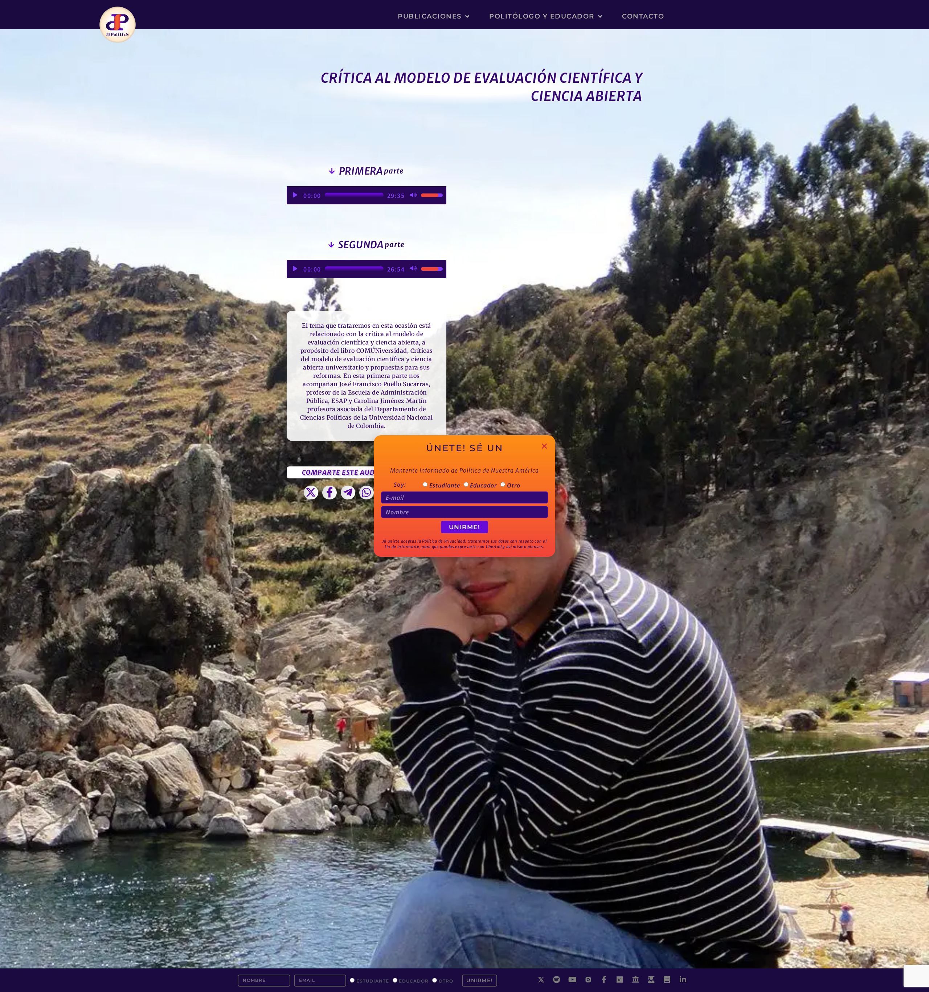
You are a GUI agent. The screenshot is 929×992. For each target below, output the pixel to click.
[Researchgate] (620, 980)
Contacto (643, 16)
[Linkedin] (683, 980)
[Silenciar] (413, 195)
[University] (636, 980)
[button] (311, 493)
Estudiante (372, 981)
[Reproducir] (295, 195)
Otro (446, 981)
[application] (366, 195)
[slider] (354, 195)
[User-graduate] (651, 980)
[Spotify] (557, 980)
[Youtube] (573, 980)
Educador (414, 981)
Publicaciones (430, 16)
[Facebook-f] (604, 980)
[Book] (667, 980)
